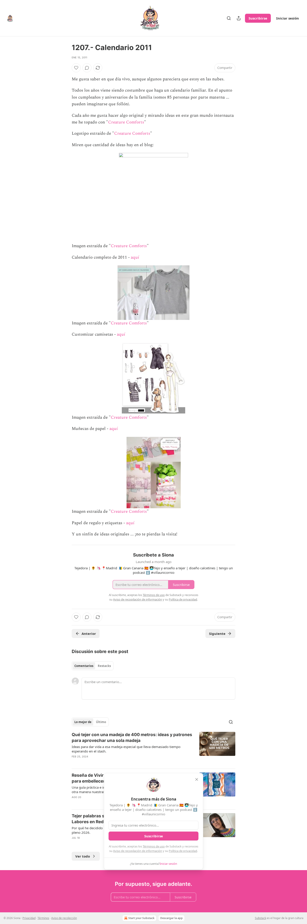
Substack (260, 918)
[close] (196, 779)
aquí (135, 257)
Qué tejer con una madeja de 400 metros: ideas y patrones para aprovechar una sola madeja (132, 737)
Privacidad (29, 918)
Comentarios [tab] (83, 666)
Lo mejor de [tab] (82, 722)
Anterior (89, 633)
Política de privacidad (183, 851)
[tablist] (92, 665)
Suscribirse (258, 18)
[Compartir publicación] (238, 18)
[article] (153, 748)
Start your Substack (141, 918)
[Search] (228, 18)
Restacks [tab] (104, 666)
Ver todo (82, 856)
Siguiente (217, 633)
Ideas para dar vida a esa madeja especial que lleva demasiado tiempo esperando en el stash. (126, 748)
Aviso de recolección (64, 918)
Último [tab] (101, 722)
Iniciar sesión (287, 18)
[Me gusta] (76, 67)
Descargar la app (171, 918)
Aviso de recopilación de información (137, 851)
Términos (43, 918)
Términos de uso (154, 846)
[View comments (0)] (86, 67)
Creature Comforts (126, 122)
